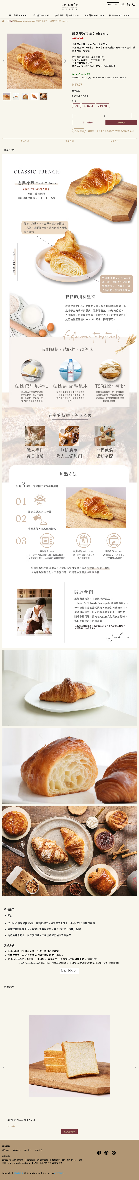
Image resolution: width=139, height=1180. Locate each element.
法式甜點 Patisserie (94, 15)
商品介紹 (24, 141)
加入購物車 (88, 122)
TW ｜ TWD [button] (113, 4)
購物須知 (16, 1150)
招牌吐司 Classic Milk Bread (21, 1120)
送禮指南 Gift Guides (119, 15)
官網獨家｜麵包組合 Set (67, 15)
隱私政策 (38, 1150)
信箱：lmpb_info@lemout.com (16, 1163)
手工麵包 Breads (41, 15)
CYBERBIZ (58, 1173)
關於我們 (27, 1150)
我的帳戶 (6, 1150)
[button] (65, 61)
